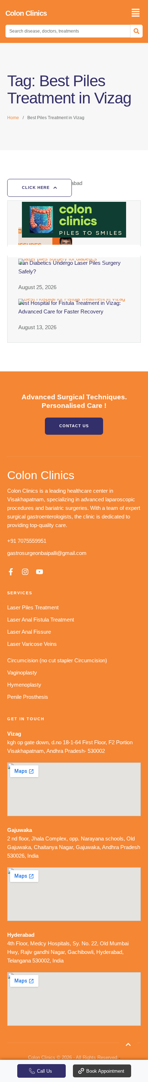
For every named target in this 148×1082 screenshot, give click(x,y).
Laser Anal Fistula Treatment (40, 619)
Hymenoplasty (24, 685)
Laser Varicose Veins (32, 644)
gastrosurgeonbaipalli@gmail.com (47, 553)
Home (13, 117)
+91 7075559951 (26, 541)
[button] (128, 1044)
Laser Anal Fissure (29, 632)
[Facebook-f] (10, 571)
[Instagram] (25, 571)
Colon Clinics (26, 13)
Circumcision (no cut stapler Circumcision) (57, 660)
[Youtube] (39, 571)
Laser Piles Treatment (33, 607)
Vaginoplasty (22, 672)
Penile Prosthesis (27, 697)
